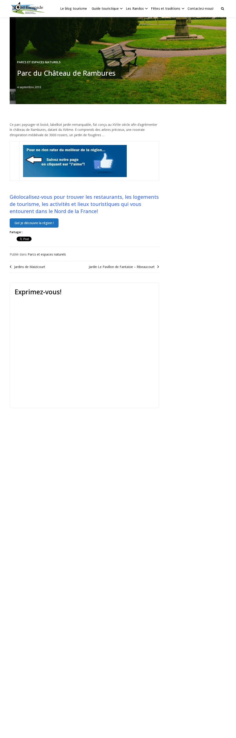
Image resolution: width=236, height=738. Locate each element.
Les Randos (135, 8)
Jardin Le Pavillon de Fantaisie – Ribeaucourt (122, 267)
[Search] (222, 8)
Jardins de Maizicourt (29, 267)
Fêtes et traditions (165, 8)
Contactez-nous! (201, 8)
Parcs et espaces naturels (39, 62)
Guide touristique (105, 8)
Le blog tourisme (73, 8)
